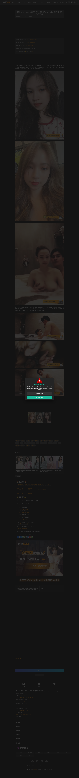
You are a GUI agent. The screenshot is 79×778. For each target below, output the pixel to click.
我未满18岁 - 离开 (39, 393)
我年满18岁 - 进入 (39, 397)
